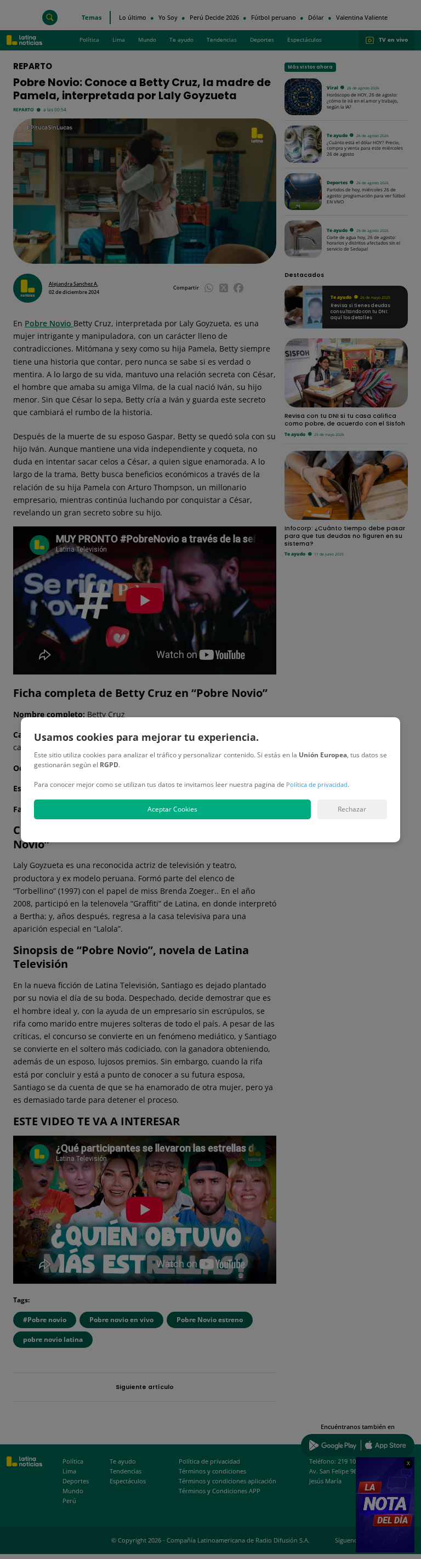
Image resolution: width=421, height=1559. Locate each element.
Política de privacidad (317, 784)
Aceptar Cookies (172, 809)
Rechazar (352, 809)
